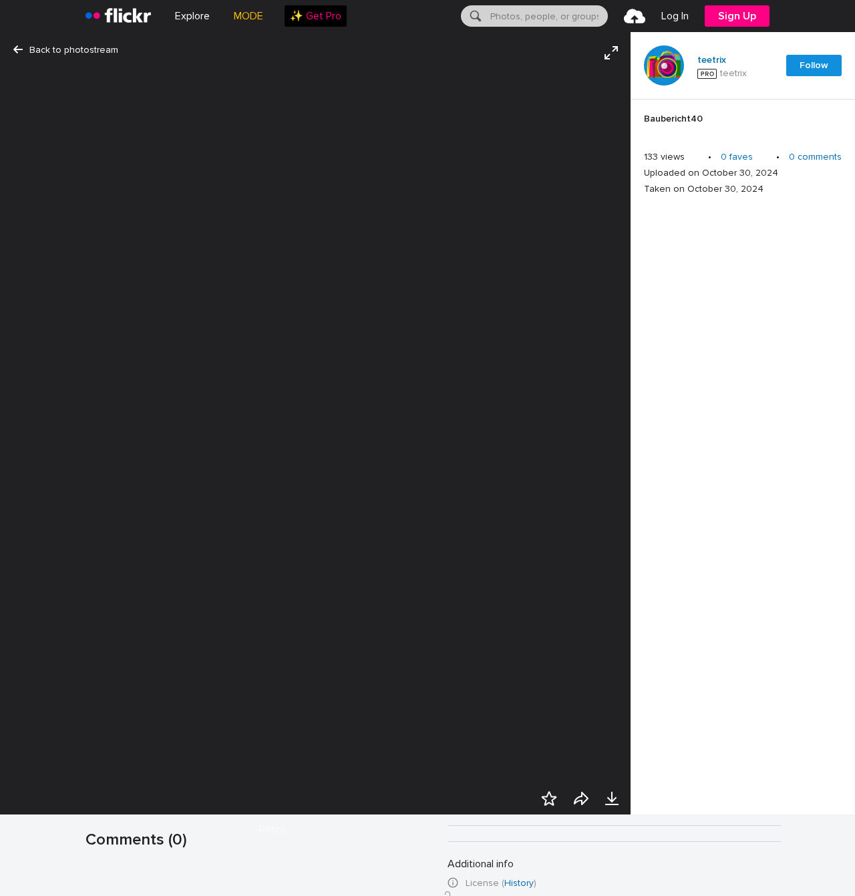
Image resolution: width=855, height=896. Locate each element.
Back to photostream (73, 49)
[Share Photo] (581, 798)
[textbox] (547, 16)
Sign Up (737, 16)
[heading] (118, 16)
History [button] (519, 883)
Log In (675, 16)
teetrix (711, 60)
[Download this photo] (612, 798)
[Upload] (634, 16)
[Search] (474, 16)
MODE (248, 16)
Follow (814, 65)
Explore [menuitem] (192, 16)
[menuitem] (315, 16)
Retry (272, 829)
